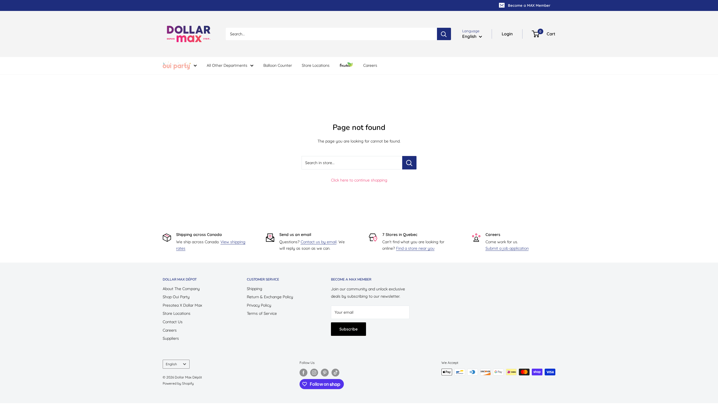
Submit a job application (507, 248)
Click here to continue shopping (359, 180)
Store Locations (316, 65)
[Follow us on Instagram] (314, 373)
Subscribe (348, 329)
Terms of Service (262, 313)
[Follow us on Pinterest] (325, 373)
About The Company (181, 288)
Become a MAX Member (529, 5)
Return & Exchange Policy (270, 296)
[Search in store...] (409, 162)
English (171, 364)
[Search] (444, 34)
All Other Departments (227, 65)
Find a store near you (415, 248)
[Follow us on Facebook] (303, 373)
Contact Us (173, 321)
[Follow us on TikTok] (335, 373)
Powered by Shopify (178, 383)
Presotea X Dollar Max (182, 305)
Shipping (254, 288)
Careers (370, 65)
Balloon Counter (277, 65)
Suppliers (171, 338)
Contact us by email (319, 241)
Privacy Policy (259, 305)
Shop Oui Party (176, 296)
